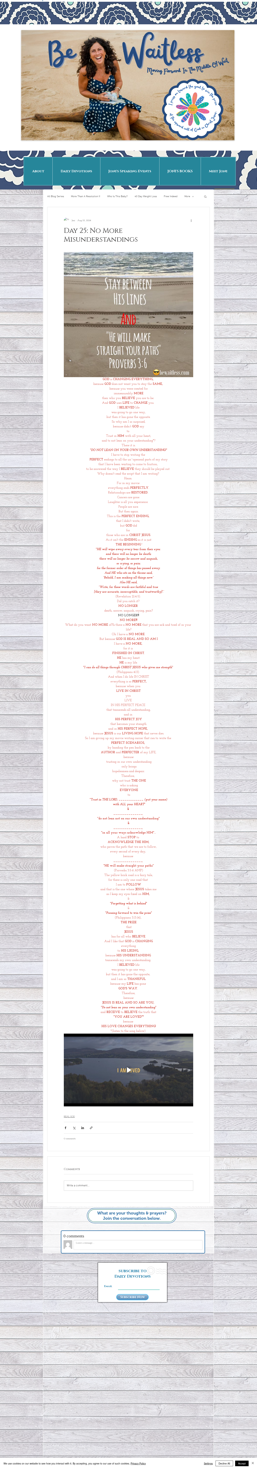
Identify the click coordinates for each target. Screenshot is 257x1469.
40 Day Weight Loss (146, 196)
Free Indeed (170, 196)
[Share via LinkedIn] (82, 1127)
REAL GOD (69, 1116)
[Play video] (128, 1070)
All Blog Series (55, 196)
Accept (242, 1463)
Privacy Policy (138, 1463)
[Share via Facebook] (65, 1127)
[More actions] (191, 220)
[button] (205, 196)
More (187, 196)
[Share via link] (91, 1127)
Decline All (224, 1463)
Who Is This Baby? (117, 196)
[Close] (253, 1463)
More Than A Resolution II (85, 196)
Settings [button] (208, 1463)
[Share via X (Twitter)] (74, 1127)
